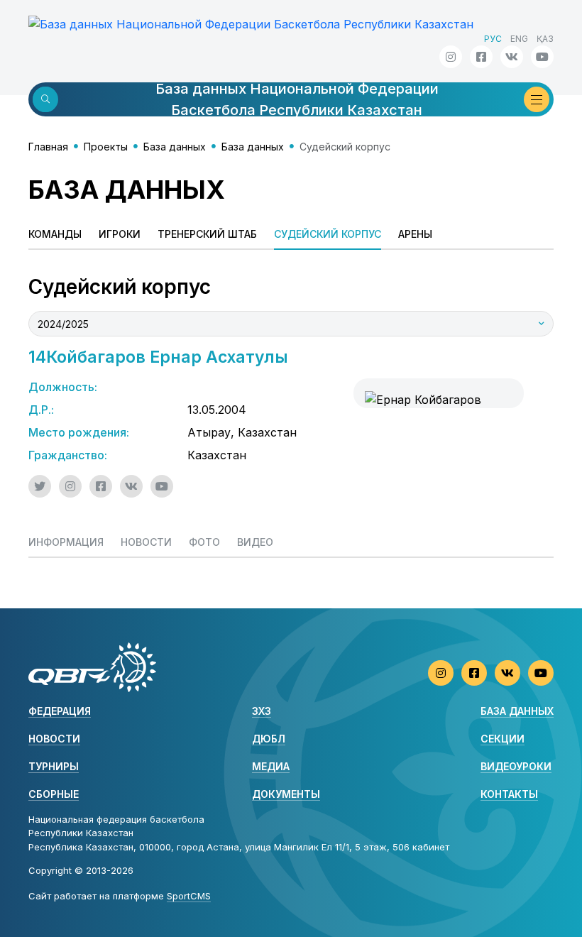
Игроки (120, 234)
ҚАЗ (545, 38)
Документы (286, 794)
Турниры (53, 766)
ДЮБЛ (268, 739)
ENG (519, 38)
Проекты (106, 147)
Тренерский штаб (207, 234)
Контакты (509, 794)
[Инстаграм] (450, 56)
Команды (55, 234)
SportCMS (189, 896)
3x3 (261, 711)
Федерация (59, 711)
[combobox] (291, 323)
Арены (415, 234)
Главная (48, 147)
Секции (503, 739)
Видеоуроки (516, 766)
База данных (174, 147)
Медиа (271, 766)
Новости (54, 739)
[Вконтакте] (511, 56)
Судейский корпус (327, 234)
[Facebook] (481, 56)
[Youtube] (542, 56)
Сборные (53, 794)
